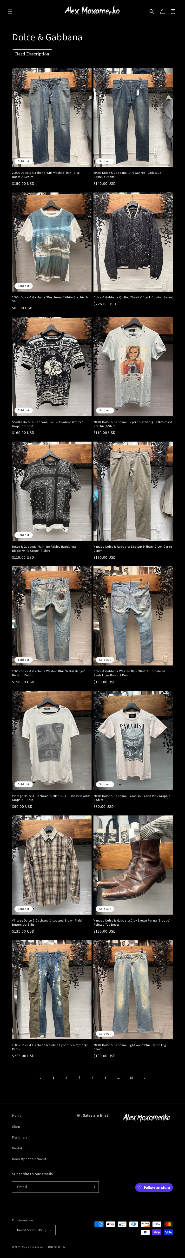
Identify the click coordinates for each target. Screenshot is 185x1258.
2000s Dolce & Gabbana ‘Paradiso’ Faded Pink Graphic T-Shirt (131, 798)
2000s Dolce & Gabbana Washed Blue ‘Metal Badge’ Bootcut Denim (48, 673)
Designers (19, 1137)
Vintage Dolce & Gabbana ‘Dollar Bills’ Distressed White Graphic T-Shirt (51, 798)
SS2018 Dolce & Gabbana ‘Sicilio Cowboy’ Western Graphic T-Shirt (47, 424)
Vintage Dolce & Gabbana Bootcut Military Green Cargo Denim (132, 549)
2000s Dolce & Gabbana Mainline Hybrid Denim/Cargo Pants (50, 1047)
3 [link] (80, 1077)
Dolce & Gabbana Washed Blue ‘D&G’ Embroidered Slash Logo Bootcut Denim (129, 673)
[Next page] (144, 1077)
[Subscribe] (93, 1187)
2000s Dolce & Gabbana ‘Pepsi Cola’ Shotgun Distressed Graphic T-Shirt (132, 424)
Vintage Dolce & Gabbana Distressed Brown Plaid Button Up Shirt (47, 923)
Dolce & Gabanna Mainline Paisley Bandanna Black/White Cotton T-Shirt (44, 549)
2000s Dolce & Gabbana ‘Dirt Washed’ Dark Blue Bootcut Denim (46, 175)
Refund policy (56, 1246)
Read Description (32, 53)
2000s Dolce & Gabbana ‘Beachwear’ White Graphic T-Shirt (50, 299)
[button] (10, 11)
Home (16, 1115)
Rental (17, 1148)
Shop (16, 1126)
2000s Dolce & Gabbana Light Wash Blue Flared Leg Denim (129, 1047)
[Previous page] (40, 1077)
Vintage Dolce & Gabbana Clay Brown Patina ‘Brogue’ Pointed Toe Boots (131, 923)
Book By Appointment (29, 1159)
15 (131, 1077)
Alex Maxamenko (32, 1247)
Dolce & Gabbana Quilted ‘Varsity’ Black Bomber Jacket (133, 297)
